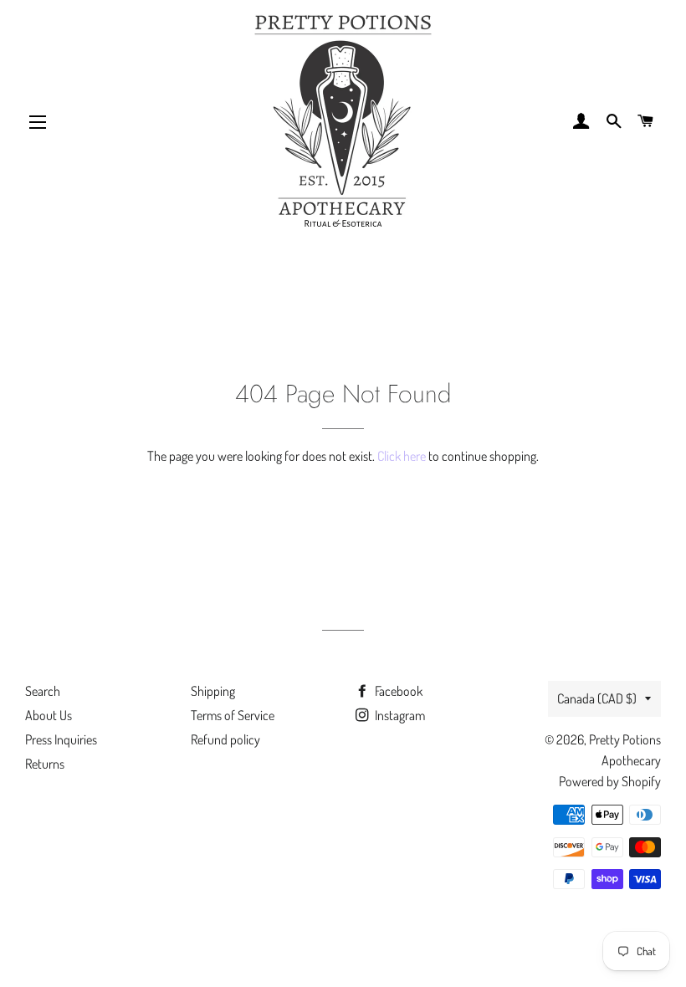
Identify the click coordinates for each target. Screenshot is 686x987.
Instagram (398, 715)
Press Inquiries (61, 739)
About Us (48, 715)
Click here (401, 455)
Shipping (213, 691)
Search (42, 691)
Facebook (397, 691)
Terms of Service (232, 715)
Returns (44, 763)
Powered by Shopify (610, 781)
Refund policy (225, 739)
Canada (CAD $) (597, 698)
